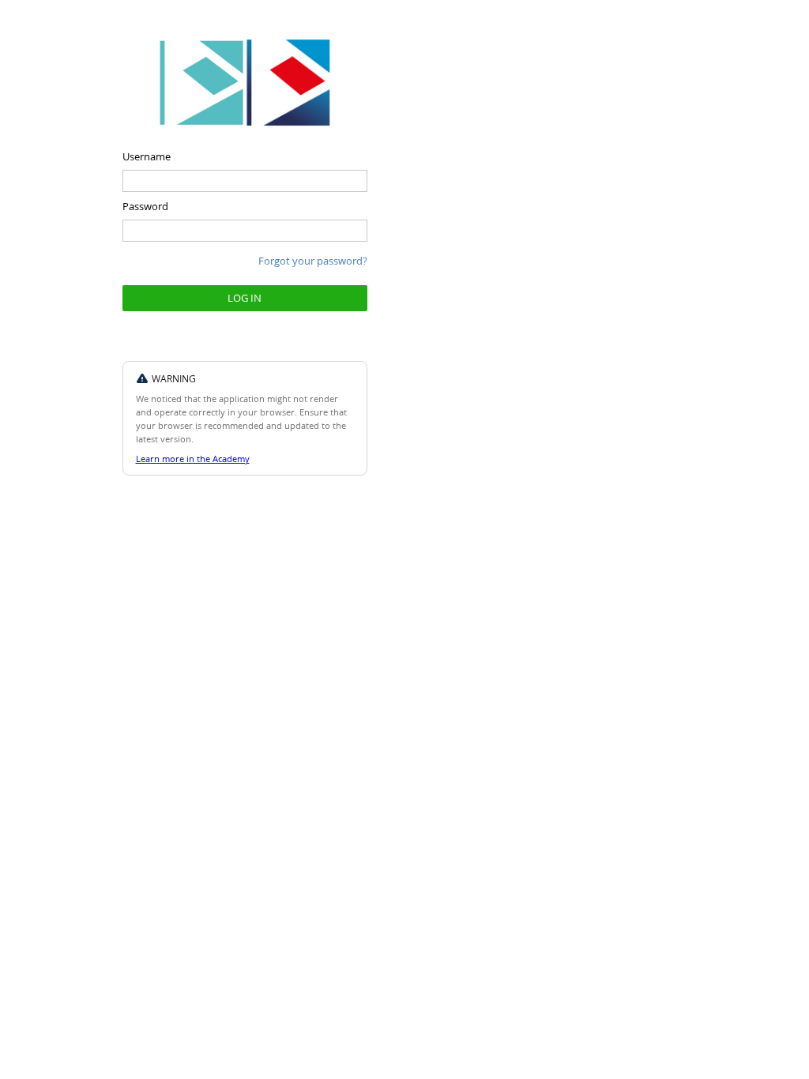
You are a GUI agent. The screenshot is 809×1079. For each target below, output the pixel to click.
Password (145, 205)
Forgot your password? (312, 260)
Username (146, 156)
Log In (245, 297)
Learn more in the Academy (193, 458)
